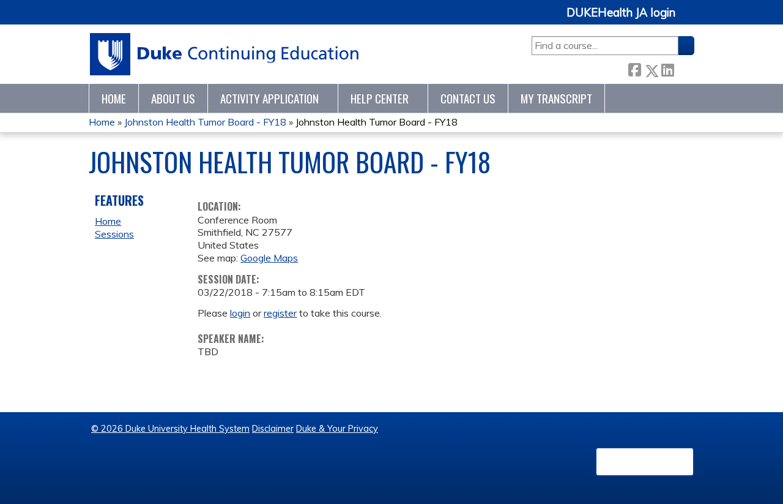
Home (114, 98)
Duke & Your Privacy (337, 428)
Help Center (380, 98)
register (280, 313)
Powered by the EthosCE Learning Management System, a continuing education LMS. (644, 461)
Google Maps (269, 258)
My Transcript (556, 98)
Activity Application (269, 98)
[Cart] (689, 19)
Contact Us (467, 98)
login (240, 313)
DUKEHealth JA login (620, 12)
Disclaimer (273, 428)
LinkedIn (667, 68)
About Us (173, 98)
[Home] (225, 54)
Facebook (634, 68)
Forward (684, 68)
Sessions (114, 234)
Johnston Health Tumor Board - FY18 (205, 122)
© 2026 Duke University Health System (170, 428)
